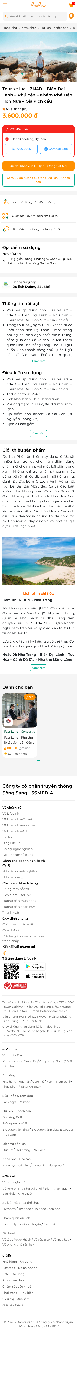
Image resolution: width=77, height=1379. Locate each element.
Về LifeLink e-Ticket (17, 819)
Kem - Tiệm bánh (58, 1082)
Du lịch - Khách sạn (16, 1111)
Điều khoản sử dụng (17, 855)
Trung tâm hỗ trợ (15, 889)
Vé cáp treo (42, 1239)
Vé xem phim (12, 1188)
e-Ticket (8, 1176)
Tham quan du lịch (16, 1218)
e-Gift (6, 1256)
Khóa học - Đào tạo (16, 1159)
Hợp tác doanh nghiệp (19, 871)
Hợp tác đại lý (12, 877)
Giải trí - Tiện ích (14, 1305)
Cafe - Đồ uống (13, 1274)
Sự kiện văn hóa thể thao (21, 1203)
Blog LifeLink (12, 843)
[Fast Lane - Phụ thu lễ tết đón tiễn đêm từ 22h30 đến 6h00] (19, 710)
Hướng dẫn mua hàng (19, 901)
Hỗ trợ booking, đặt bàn (28, 139)
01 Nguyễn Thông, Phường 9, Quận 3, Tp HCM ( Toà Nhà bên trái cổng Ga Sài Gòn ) (41, 261)
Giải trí (60, 1061)
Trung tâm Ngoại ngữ (48, 1165)
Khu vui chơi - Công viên (20, 1061)
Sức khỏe (23, 1102)
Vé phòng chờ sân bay (18, 1244)
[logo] (38, 4)
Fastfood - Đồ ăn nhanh (20, 1268)
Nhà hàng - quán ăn (16, 1082)
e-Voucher (10, 1049)
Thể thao (25, 1209)
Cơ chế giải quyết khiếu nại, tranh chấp (23, 938)
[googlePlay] (36, 966)
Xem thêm (38, 361)
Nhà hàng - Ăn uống (17, 1262)
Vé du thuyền (32, 1224)
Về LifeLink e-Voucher (19, 825)
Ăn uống (8, 1075)
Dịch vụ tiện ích (14, 1144)
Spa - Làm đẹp (13, 1280)
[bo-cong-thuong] (14, 985)
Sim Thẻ (49, 1224)
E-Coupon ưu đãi (14, 1123)
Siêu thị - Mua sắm (16, 1299)
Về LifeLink (10, 814)
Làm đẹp (8, 1102)
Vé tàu (7, 1239)
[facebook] (4, 952)
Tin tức (7, 837)
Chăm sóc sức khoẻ (16, 1286)
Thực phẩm (10, 1086)
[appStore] (36, 976)
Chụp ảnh (46, 1061)
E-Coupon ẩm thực (16, 1130)
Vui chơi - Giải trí (14, 1055)
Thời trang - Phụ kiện (30, 1150)
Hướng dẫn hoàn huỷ (18, 907)
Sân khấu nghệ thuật (17, 1193)
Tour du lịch (11, 1224)
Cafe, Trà (38, 1082)
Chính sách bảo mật (17, 924)
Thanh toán (11, 912)
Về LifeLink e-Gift (15, 831)
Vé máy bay (61, 1239)
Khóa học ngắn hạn (16, 1165)
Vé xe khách (23, 1239)
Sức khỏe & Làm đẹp (17, 1096)
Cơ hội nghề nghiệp (17, 849)
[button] (22, 74)
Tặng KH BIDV (31, 1086)
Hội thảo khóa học (47, 1209)
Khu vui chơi (33, 1188)
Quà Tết (8, 1150)
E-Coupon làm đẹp (44, 1130)
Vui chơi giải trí (13, 1182)
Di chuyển (10, 1233)
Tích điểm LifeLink (16, 895)
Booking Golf (12, 1117)
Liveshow (9, 1209)
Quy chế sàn (11, 930)
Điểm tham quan (57, 1188)
